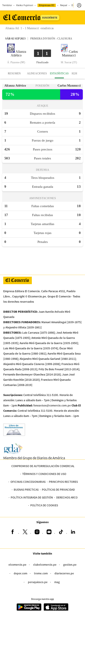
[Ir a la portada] (17, 280)
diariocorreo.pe (64, 573)
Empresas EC (46, 5)
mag (57, 582)
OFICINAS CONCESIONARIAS (28, 481)
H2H (74, 73)
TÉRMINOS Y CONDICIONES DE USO (44, 474)
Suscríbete (49, 17)
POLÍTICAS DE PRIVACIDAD (58, 489)
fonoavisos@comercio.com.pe (52, 405)
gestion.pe (69, 564)
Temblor (7, 5)
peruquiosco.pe (38, 582)
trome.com (41, 573)
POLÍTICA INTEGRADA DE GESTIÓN (32, 497)
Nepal (63, 5)
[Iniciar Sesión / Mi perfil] (79, 5)
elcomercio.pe (17, 564)
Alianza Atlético (18, 53)
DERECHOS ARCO (67, 497)
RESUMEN (14, 73)
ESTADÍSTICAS (59, 73)
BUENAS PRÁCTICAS (26, 489)
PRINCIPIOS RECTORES (63, 481)
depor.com (20, 573)
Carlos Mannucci (70, 53)
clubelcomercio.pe (44, 564)
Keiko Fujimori (24, 5)
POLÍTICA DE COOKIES (44, 505)
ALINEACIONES (37, 73)
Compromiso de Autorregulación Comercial (43, 466)
